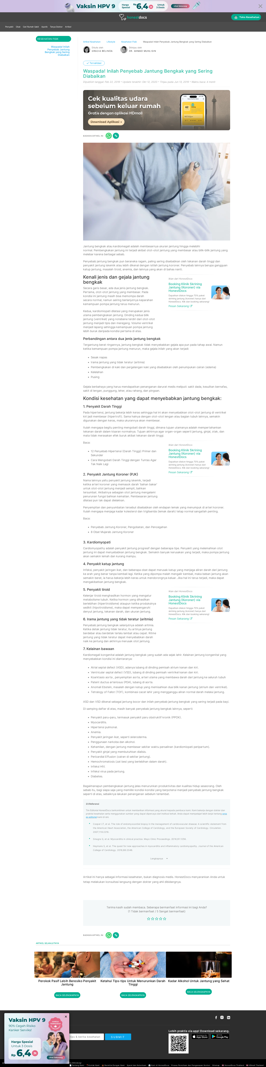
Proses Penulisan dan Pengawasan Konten (190, 1065)
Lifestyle (111, 41)
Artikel (68, 26)
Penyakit (9, 26)
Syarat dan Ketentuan (136, 1065)
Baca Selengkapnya (67, 995)
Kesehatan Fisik (129, 41)
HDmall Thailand (256, 1065)
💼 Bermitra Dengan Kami (113, 1065)
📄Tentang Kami (76, 1065)
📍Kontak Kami (93, 1065)
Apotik (44, 26)
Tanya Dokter (56, 26)
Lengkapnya (156, 858)
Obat (18, 26)
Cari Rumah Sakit (31, 26)
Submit (118, 1037)
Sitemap (216, 1065)
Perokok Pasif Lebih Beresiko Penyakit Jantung (67, 982)
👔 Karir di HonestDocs (158, 1065)
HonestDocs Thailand (234, 1065)
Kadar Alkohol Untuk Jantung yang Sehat (198, 981)
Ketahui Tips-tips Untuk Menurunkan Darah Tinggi (133, 982)
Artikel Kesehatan (92, 41)
